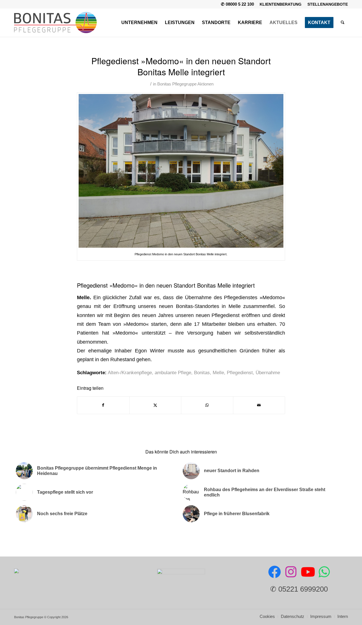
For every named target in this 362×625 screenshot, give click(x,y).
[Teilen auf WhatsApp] (207, 405)
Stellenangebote (327, 4)
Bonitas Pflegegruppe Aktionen (185, 84)
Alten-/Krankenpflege (130, 372)
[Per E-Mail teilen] (259, 405)
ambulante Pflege (173, 372)
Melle (218, 372)
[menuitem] (281, 4)
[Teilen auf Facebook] (103, 405)
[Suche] (342, 22)
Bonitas (202, 372)
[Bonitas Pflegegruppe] (55, 22)
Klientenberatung (280, 4)
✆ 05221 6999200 (299, 589)
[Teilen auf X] (155, 405)
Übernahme (268, 372)
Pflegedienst (240, 372)
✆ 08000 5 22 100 (237, 4)
